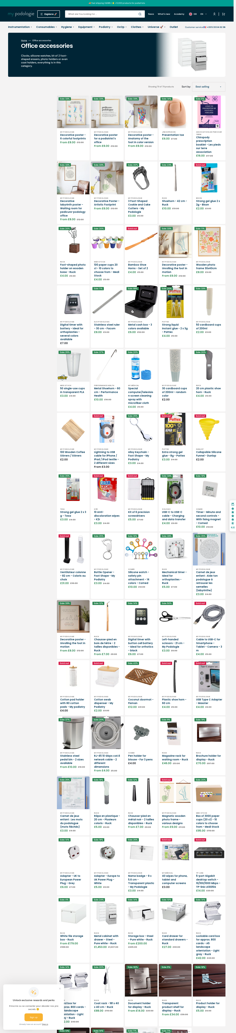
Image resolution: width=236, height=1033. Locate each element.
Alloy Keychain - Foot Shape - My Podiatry (138, 455)
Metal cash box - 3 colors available (140, 326)
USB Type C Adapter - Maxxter (209, 701)
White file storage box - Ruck (71, 937)
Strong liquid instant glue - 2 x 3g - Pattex (175, 328)
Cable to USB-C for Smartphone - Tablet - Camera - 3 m (209, 645)
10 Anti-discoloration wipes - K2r (107, 515)
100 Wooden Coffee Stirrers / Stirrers (72, 454)
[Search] (140, 14)
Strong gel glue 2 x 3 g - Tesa (73, 513)
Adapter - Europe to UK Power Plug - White (107, 879)
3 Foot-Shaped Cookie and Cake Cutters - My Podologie (139, 206)
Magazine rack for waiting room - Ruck (175, 757)
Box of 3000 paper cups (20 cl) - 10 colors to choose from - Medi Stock (207, 821)
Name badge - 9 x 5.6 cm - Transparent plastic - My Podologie (141, 881)
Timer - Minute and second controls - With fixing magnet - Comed (208, 517)
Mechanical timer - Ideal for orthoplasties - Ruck (174, 577)
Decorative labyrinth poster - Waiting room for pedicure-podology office (72, 208)
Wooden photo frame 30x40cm (206, 266)
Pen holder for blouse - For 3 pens (140, 757)
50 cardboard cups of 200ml (208, 326)
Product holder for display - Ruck (208, 1005)
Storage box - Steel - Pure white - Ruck (140, 937)
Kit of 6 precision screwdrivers (139, 513)
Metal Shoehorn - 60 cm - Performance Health (107, 392)
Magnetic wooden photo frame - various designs (173, 819)
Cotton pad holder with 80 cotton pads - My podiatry (72, 703)
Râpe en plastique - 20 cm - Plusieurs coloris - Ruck (107, 819)
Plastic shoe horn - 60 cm (174, 701)
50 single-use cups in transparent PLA (72, 390)
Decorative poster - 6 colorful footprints (73, 136)
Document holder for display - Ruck (139, 1005)
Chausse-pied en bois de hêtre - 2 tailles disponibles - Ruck (107, 645)
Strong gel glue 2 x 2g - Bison (208, 202)
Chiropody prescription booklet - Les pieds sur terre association (208, 145)
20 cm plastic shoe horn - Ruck (208, 390)
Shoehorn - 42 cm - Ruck (174, 202)
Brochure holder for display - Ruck (208, 757)
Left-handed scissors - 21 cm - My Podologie (173, 643)
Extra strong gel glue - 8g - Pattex (173, 454)
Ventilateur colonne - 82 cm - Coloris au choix (73, 575)
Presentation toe (173, 135)
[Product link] (73, 566)
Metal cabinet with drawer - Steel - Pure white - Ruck (106, 939)
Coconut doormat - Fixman (140, 701)
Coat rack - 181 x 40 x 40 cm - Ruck (106, 1005)
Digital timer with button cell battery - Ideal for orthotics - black (140, 645)
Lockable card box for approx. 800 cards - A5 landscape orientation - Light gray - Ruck (208, 945)
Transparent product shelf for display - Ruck (173, 1007)
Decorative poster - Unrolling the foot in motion (175, 268)
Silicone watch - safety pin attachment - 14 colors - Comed (138, 577)
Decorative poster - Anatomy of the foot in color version (141, 138)
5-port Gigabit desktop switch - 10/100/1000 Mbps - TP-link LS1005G (208, 881)
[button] (223, 14)
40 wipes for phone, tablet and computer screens (175, 879)
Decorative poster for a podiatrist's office (106, 138)
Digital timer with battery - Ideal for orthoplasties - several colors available (71, 332)
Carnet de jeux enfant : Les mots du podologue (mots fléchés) (71, 821)
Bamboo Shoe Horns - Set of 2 (138, 266)
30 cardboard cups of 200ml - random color (174, 392)
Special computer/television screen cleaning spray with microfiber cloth (140, 396)
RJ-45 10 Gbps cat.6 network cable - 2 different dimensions (107, 761)
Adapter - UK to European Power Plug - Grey (70, 879)
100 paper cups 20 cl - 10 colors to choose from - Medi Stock (106, 270)
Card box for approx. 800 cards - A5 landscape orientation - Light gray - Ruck (73, 1011)
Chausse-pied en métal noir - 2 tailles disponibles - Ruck (141, 819)
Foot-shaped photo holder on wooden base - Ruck (73, 268)
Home (24, 40)
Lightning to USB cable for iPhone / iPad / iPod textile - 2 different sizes (106, 457)
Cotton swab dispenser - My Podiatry (103, 703)
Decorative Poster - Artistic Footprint (106, 202)
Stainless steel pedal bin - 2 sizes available (72, 759)
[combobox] (105, 14)
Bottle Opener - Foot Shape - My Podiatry (104, 575)
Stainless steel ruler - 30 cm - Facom (107, 326)
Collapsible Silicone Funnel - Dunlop (208, 454)
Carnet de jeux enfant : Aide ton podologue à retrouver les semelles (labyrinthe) (207, 581)
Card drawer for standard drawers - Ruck (175, 939)
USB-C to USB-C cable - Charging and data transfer (174, 515)
